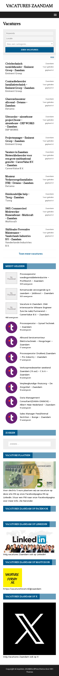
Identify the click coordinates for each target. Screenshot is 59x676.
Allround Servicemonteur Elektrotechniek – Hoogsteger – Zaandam (36, 341)
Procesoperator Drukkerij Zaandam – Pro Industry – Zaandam (38, 355)
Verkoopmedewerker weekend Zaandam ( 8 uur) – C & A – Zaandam (35, 371)
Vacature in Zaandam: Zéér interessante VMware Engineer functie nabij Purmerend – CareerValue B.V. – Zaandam (36, 309)
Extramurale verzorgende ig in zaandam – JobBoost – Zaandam (37, 291)
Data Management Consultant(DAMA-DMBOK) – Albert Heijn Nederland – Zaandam (37, 401)
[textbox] (29, 44)
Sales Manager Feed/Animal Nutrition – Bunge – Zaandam (35, 415)
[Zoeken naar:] (29, 444)
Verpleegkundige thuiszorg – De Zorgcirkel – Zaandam (36, 385)
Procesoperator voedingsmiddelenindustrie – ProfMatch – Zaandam (34, 277)
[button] (54, 14)
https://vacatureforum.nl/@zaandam (22, 588)
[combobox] (29, 44)
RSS (52, 57)
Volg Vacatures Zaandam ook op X (21, 656)
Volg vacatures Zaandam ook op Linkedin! (24, 554)
